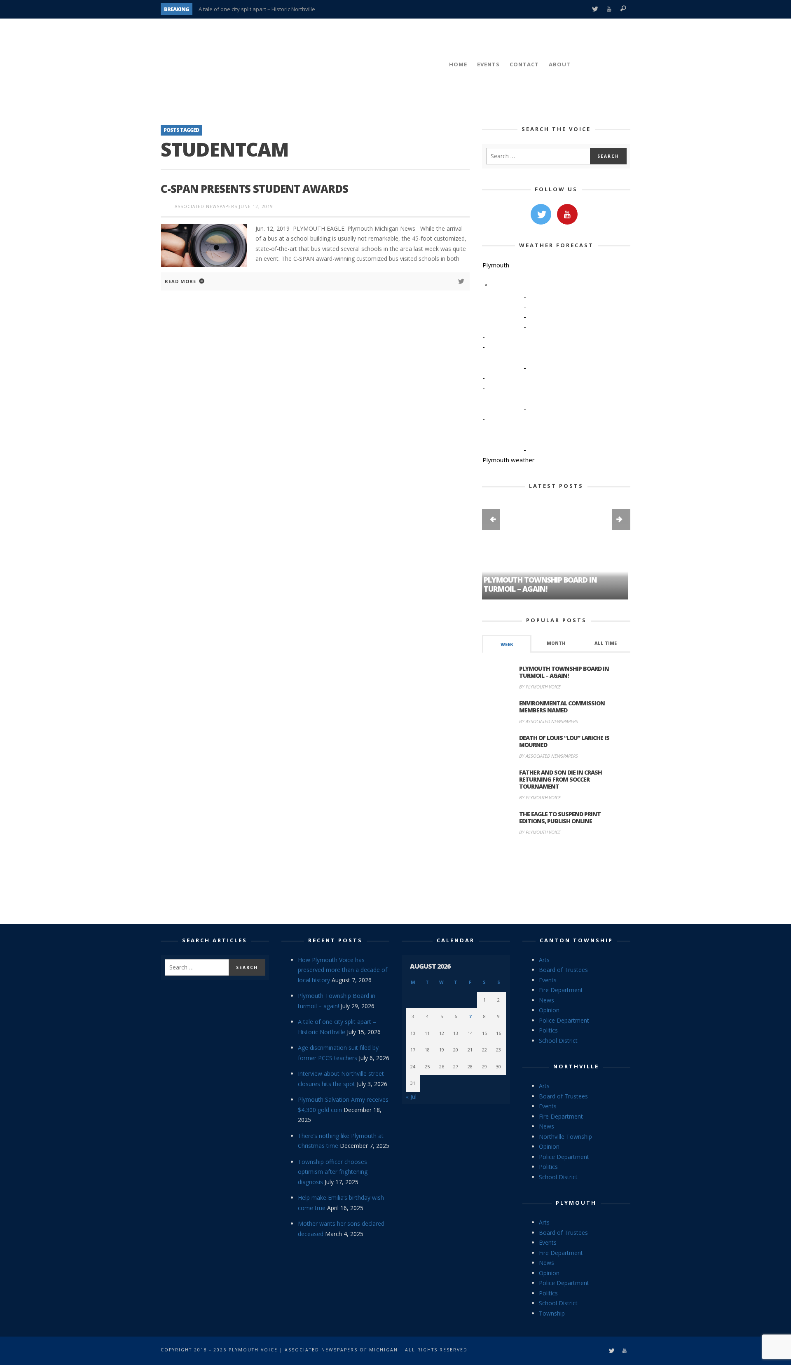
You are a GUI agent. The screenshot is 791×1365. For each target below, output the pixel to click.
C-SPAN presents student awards (254, 188)
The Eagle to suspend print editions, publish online (560, 817)
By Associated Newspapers (548, 721)
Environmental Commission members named (562, 706)
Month (556, 643)
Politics (548, 1030)
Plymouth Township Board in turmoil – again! (564, 672)
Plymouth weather (508, 460)
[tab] (506, 644)
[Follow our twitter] (541, 214)
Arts (544, 960)
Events (548, 980)
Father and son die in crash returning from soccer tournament (560, 779)
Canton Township (576, 940)
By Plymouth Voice (540, 687)
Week (507, 644)
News (546, 1000)
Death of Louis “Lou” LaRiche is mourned (564, 741)
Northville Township (565, 1136)
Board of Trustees (563, 970)
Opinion (549, 1010)
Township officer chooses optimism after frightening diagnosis (332, 1172)
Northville (576, 1066)
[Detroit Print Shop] (556, 881)
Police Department (564, 1020)
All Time (605, 643)
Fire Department (561, 990)
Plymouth (576, 1202)
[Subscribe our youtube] (567, 214)
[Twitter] (595, 9)
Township (552, 1313)
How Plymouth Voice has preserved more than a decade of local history (342, 970)
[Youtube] (609, 9)
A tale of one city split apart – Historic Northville (257, 9)
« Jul (411, 1096)
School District (558, 1040)
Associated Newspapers (206, 206)
